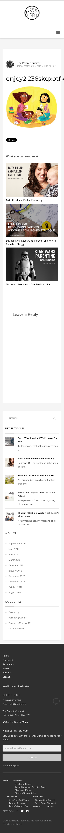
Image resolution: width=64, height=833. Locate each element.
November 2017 (17, 581)
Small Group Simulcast (45, 803)
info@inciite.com (17, 704)
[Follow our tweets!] (22, 811)
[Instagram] (27, 811)
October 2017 (15, 587)
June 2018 (13, 548)
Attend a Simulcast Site (25, 793)
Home (6, 655)
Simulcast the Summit (45, 800)
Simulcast (7, 668)
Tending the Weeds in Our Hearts (36, 475)
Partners (7, 672)
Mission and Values (23, 790)
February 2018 (16, 565)
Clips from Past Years (19, 800)
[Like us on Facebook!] (17, 811)
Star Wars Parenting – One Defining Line (28, 284)
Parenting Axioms (18, 617)
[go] (54, 418)
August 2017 (15, 592)
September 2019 (17, 543)
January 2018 (15, 570)
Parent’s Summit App (18, 806)
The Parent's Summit (28, 63)
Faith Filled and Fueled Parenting (24, 200)
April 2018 (13, 554)
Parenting (14, 612)
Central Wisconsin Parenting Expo (30, 787)
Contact (6, 676)
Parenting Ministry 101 (20, 623)
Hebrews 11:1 (25, 462)
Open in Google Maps (16, 722)
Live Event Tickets (23, 784)
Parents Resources (17, 803)
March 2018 (14, 559)
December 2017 (17, 576)
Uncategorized (16, 628)
